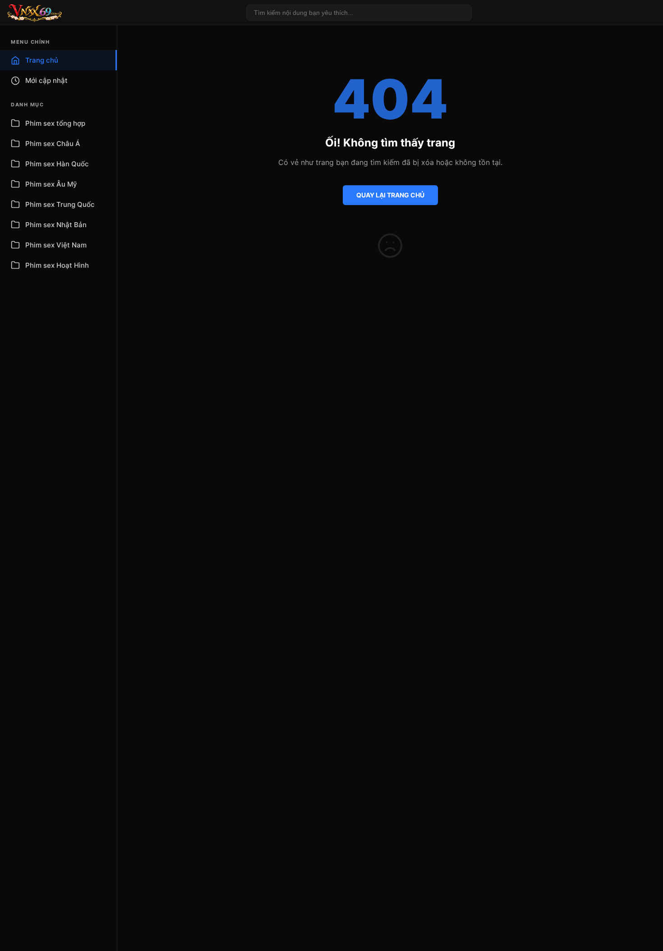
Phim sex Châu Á (52, 143)
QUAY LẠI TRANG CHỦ (390, 195)
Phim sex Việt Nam (56, 245)
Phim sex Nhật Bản (56, 224)
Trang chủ (41, 60)
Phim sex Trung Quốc (60, 204)
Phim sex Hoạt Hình (57, 265)
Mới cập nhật (46, 80)
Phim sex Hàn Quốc (57, 164)
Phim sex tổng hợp (55, 123)
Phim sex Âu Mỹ (51, 184)
